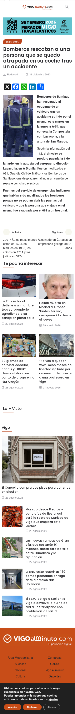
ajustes (53, 699)
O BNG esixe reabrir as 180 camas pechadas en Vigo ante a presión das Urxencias (45, 578)
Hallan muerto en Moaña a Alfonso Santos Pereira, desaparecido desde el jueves (55, 311)
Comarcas (54, 657)
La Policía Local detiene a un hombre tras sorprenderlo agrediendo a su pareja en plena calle (18, 309)
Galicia (54, 664)
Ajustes (52, 707)
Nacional (20, 670)
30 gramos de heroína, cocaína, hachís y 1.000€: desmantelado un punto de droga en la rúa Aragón (18, 371)
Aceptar (12, 707)
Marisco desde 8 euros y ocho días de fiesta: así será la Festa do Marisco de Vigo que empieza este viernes (47, 517)
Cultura (20, 676)
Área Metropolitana (20, 657)
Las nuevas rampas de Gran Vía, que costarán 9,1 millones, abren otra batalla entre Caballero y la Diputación (47, 548)
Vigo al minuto (54, 670)
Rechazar (32, 707)
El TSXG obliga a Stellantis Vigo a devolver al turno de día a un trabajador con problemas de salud (46, 605)
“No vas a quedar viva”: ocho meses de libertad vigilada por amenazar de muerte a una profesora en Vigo (55, 371)
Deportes (55, 676)
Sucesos (12, 42)
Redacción (13, 74)
